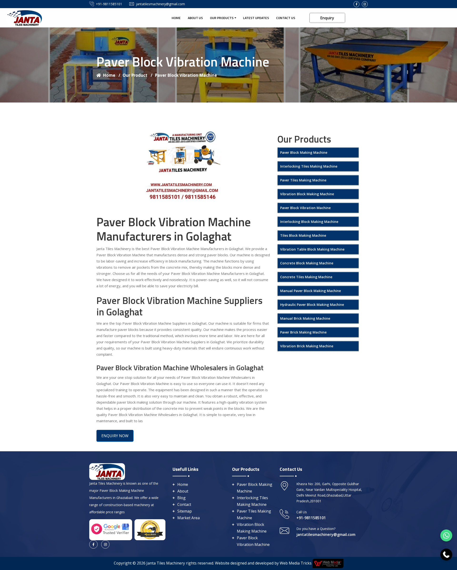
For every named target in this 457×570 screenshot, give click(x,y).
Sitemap (184, 511)
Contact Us (285, 17)
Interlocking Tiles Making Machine (308, 166)
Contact (184, 504)
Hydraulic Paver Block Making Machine (312, 304)
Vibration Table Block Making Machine (312, 249)
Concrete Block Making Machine (306, 263)
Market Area (188, 517)
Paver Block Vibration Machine (186, 75)
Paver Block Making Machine (303, 152)
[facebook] (356, 4)
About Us (195, 17)
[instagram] (365, 4)
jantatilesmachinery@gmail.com (160, 4)
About (182, 491)
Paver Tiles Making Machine (303, 180)
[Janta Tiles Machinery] (25, 17)
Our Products (221, 17)
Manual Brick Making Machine (305, 318)
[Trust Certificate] (150, 529)
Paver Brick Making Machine (303, 332)
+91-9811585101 (109, 4)
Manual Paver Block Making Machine (310, 290)
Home (176, 17)
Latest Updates (256, 17)
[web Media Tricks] (327, 563)
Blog (181, 497)
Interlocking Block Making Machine (309, 221)
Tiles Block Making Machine (303, 235)
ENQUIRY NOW (115, 435)
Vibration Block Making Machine (307, 194)
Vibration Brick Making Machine (306, 346)
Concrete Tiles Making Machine (306, 277)
